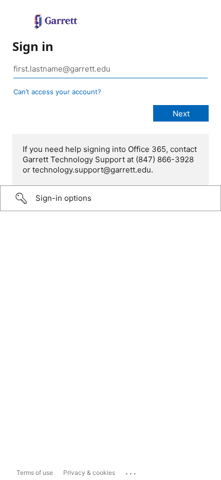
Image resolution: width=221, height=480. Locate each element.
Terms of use (34, 472)
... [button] (131, 471)
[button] (110, 198)
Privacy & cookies (89, 472)
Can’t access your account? (57, 92)
